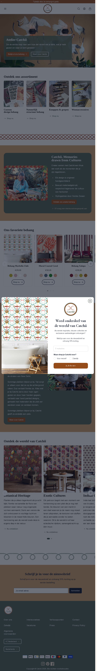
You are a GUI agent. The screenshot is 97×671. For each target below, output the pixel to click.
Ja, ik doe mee (71, 366)
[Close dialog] (90, 301)
